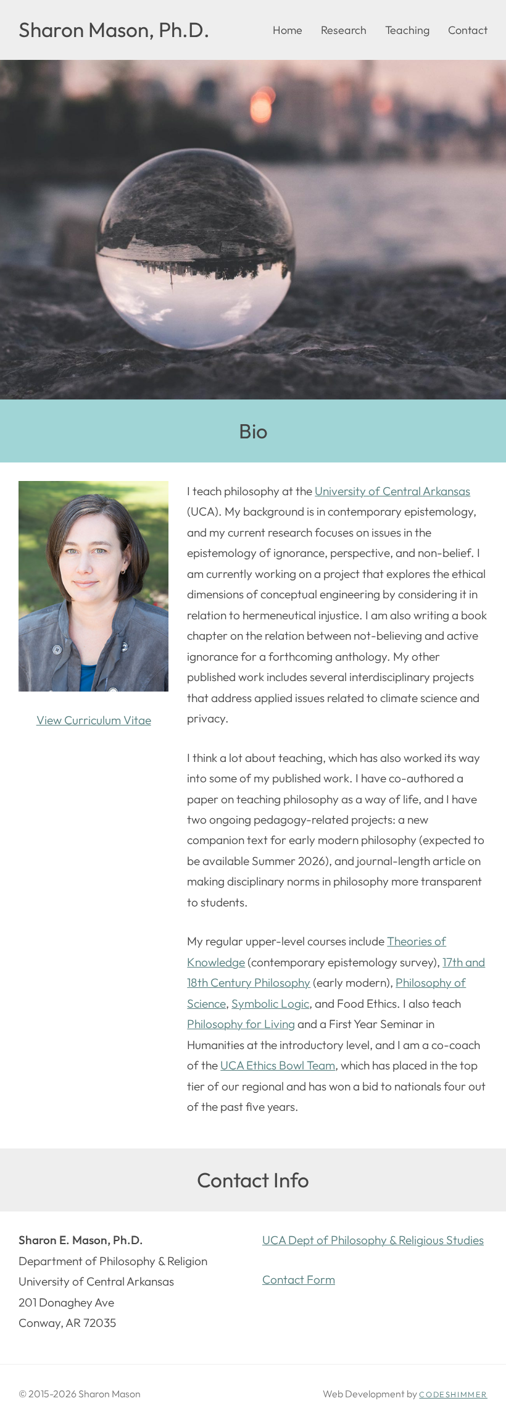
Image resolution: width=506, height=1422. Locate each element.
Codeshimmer (453, 1394)
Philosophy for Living (241, 1023)
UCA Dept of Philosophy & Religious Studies (373, 1239)
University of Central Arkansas (392, 490)
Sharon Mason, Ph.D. (114, 30)
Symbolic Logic (270, 1003)
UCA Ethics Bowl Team (277, 1065)
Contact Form (298, 1279)
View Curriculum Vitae (93, 720)
